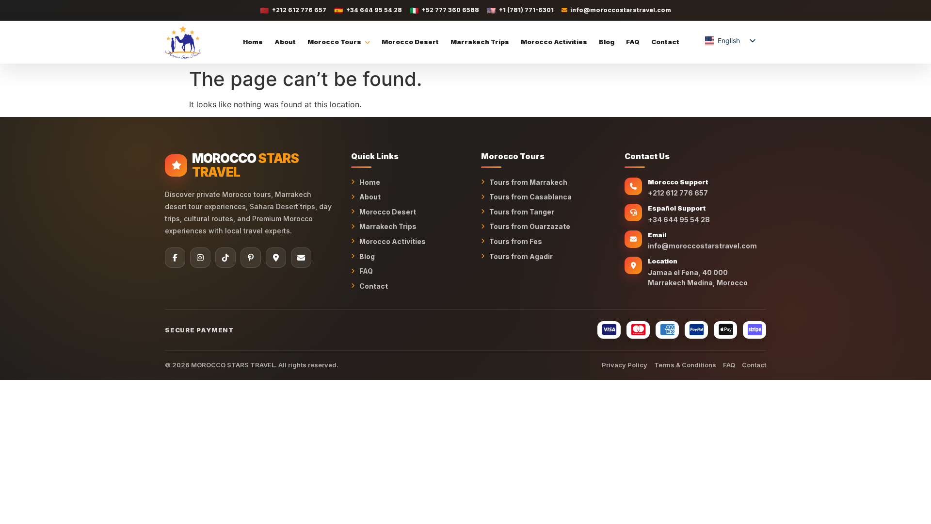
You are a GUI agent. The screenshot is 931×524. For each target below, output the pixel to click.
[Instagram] (200, 257)
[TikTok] (225, 257)
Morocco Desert (410, 42)
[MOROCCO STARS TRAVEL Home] (183, 42)
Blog (606, 42)
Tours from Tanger (521, 212)
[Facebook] (175, 257)
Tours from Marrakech (528, 182)
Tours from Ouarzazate (529, 226)
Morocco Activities (554, 42)
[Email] (301, 257)
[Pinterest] (251, 257)
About (285, 42)
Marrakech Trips (479, 42)
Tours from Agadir (521, 256)
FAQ (633, 42)
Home (253, 42)
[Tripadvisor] (276, 257)
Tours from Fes (515, 241)
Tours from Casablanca (530, 197)
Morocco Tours (334, 42)
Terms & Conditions (685, 365)
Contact (665, 42)
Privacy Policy (624, 365)
